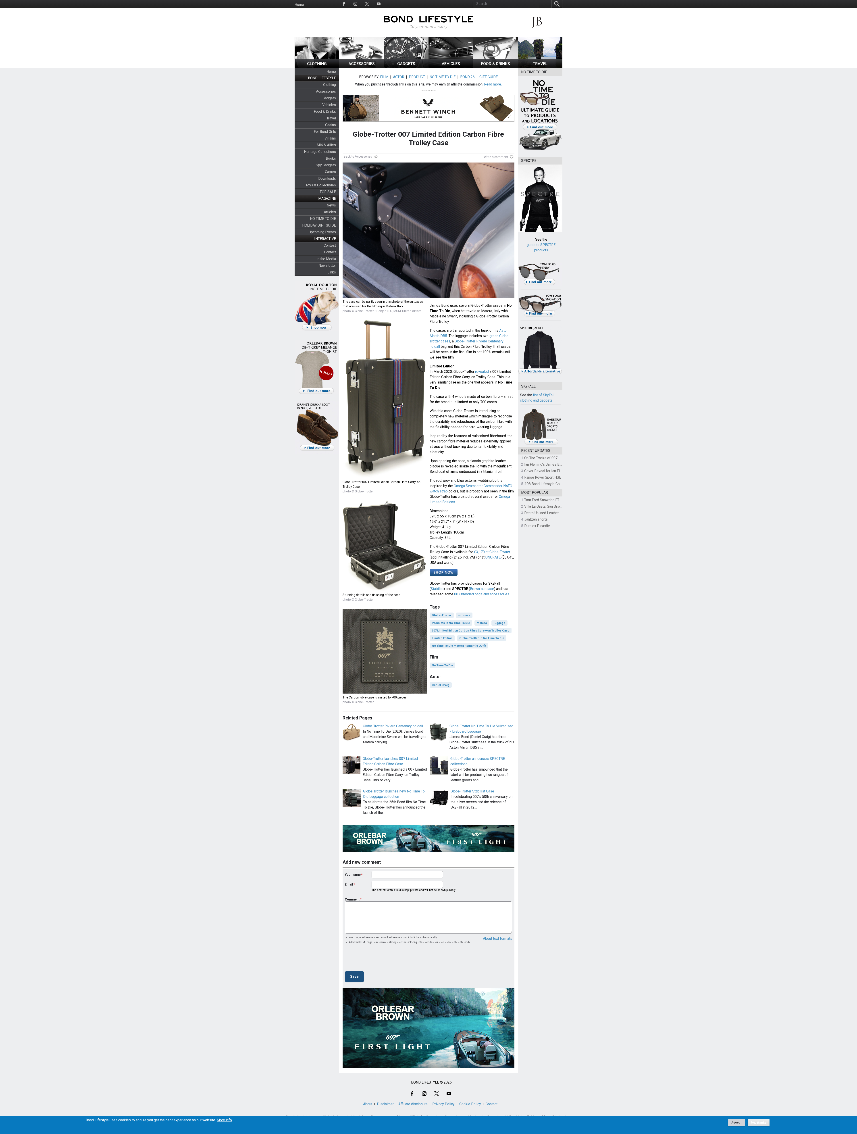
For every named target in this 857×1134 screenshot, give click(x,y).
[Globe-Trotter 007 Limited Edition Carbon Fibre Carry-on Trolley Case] (385, 477)
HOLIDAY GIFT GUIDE (319, 225)
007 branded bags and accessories (481, 594)
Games (330, 172)
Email (349, 884)
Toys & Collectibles (321, 185)
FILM (384, 77)
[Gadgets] (406, 67)
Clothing (329, 85)
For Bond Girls (325, 131)
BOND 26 (467, 77)
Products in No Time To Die (451, 623)
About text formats (497, 938)
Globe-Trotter (441, 615)
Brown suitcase (482, 589)
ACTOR (398, 77)
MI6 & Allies (326, 145)
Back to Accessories (358, 156)
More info (224, 1120)
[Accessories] (361, 67)
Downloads (327, 178)
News (331, 205)
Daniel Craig (440, 685)
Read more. (493, 84)
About (367, 1104)
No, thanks (758, 1122)
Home (299, 4)
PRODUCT (417, 77)
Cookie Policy (470, 1104)
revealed (482, 371)
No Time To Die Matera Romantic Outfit (459, 645)
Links (331, 272)
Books (331, 158)
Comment (352, 899)
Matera (482, 623)
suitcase (464, 615)
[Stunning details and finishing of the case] (385, 590)
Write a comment (496, 157)
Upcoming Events (322, 232)
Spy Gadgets (326, 165)
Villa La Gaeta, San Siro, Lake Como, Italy (555, 506)
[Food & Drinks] (495, 67)
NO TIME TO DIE (323, 219)
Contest (330, 245)
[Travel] (540, 67)
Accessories (326, 91)
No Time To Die (442, 665)
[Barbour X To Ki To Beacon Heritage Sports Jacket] (541, 444)
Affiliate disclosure (413, 1104)
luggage (499, 623)
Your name (353, 874)
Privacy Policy (443, 1104)
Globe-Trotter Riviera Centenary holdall (393, 726)
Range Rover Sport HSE (542, 477)
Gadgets (329, 98)
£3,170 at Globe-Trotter (492, 552)
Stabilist (437, 589)
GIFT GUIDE (488, 77)
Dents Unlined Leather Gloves (547, 513)
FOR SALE (328, 192)
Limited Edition (442, 638)
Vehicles (329, 105)
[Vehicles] (450, 67)
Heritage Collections (320, 152)
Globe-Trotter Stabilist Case (472, 791)
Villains (330, 138)
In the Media (326, 259)
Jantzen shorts (536, 519)
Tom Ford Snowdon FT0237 (545, 500)
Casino (330, 125)
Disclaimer (385, 1104)
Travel (331, 118)
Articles (330, 212)
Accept (736, 1122)
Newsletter (327, 265)
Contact (330, 252)
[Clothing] (317, 67)
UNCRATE (493, 557)
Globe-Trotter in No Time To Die (481, 638)
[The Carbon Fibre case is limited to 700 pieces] (385, 692)
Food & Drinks (325, 111)
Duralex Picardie (537, 526)
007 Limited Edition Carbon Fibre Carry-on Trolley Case (470, 630)
